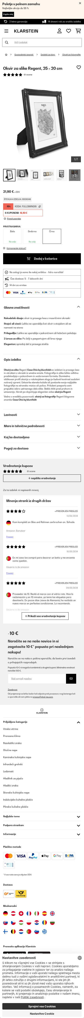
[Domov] (9, 54)
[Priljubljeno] (68, 31)
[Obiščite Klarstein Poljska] (29, 922)
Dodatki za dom (48, 54)
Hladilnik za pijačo (13, 778)
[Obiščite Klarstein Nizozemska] (21, 931)
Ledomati (8, 771)
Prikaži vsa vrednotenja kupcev (46, 616)
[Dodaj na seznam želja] (79, 67)
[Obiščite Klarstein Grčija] (44, 932)
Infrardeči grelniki (13, 764)
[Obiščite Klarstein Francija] (29, 913)
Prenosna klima (11, 736)
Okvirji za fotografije (71, 54)
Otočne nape (10, 750)
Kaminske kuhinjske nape (17, 757)
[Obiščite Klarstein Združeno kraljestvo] (52, 913)
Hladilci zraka (10, 785)
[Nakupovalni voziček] (78, 31)
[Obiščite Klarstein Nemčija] (5, 913)
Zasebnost (12, 690)
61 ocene (28, 74)
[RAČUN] (59, 31)
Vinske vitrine (10, 728)
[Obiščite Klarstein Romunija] (44, 922)
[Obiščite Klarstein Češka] (13, 922)
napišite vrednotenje (43, 478)
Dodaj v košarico (45, 258)
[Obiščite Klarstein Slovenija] (36, 931)
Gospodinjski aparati (24, 54)
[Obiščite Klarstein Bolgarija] (52, 922)
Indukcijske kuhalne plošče (18, 799)
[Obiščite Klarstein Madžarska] (21, 922)
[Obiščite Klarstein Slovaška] (5, 922)
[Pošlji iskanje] (6, 42)
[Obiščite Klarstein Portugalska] (29, 931)
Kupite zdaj (8, 14)
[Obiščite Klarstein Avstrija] (13, 913)
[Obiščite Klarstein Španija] (44, 913)
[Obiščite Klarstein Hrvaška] (36, 922)
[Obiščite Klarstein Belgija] (13, 931)
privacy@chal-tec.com (43, 697)
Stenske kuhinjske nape (16, 792)
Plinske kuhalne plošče (15, 806)
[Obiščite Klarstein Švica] (21, 913)
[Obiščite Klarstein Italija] (36, 913)
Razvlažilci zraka (12, 743)
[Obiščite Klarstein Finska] (5, 931)
